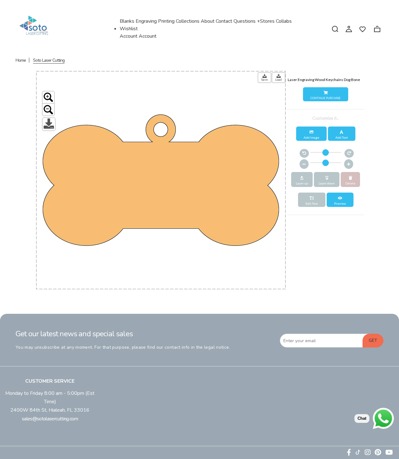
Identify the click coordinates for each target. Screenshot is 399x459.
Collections (188, 21)
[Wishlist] (362, 28)
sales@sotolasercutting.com (50, 418)
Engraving (146, 21)
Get (373, 340)
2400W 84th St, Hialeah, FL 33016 (49, 410)
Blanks (127, 21)
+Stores (266, 21)
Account (147, 36)
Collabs (284, 21)
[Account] (349, 29)
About (207, 21)
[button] (325, 94)
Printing (166, 21)
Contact (224, 21)
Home (21, 60)
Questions (244, 21)
